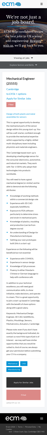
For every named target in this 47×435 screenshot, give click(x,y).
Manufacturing (14, 369)
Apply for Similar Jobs (18, 98)
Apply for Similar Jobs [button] (23, 382)
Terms (20, 427)
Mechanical (12, 363)
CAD (24, 363)
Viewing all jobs (22, 58)
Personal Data (30, 427)
